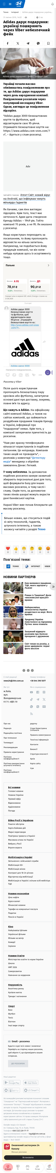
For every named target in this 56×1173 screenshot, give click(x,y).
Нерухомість (15, 984)
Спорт (11, 1006)
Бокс (10, 1010)
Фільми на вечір (16, 938)
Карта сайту (35, 764)
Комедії (11, 942)
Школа (11, 963)
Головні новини (15, 791)
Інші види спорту (16, 1025)
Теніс (10, 1017)
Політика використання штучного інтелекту (14, 764)
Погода (11, 810)
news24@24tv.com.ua (14, 681)
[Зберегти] (48, 43)
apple (31, 1082)
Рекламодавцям (11, 747)
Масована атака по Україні (20, 839)
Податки (12, 913)
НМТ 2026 (12, 967)
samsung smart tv (31, 1090)
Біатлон (12, 1021)
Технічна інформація (39, 740)
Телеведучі (8, 743)
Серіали (12, 946)
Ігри (32, 768)
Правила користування (14, 752)
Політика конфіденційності (11, 758)
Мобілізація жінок (16, 869)
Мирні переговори (17, 832)
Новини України (15, 795)
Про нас (7, 724)
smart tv (12, 1090)
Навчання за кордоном (19, 975)
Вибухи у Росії (14, 844)
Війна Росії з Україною (20, 820)
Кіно (10, 926)
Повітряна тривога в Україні (21, 836)
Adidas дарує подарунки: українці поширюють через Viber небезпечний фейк (37, 12)
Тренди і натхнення (17, 996)
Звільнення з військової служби (23, 861)
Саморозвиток (15, 971)
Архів (32, 759)
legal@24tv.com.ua (37, 1134)
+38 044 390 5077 (38, 681)
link (31, 692)
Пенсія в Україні (15, 917)
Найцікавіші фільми (17, 930)
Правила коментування (40, 735)
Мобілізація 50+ (15, 865)
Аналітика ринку (16, 988)
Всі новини (14, 787)
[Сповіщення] (52, 4)
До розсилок (18, 1063)
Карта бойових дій (17, 828)
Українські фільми (16, 934)
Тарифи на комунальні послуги (23, 909)
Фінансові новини (16, 905)
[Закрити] (50, 1145)
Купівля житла (15, 992)
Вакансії (33, 749)
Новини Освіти (16, 955)
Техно (6, 12)
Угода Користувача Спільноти (38, 729)
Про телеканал (10, 738)
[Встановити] (28, 1152)
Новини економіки (18, 893)
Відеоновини (14, 803)
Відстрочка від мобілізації (20, 877)
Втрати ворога (15, 847)
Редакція (7, 728)
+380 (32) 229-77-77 (20, 1131)
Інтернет (15, 12)
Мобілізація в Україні (20, 857)
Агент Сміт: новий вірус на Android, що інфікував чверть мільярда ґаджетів (26, 198)
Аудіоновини (14, 806)
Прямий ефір (14, 799)
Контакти (34, 745)
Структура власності (39, 754)
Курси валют (14, 901)
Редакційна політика (13, 733)
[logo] (18, 4)
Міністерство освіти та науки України (25, 959)
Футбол (11, 1013)
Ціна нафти (13, 897)
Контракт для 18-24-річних (20, 873)
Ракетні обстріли (16, 824)
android (12, 1082)
